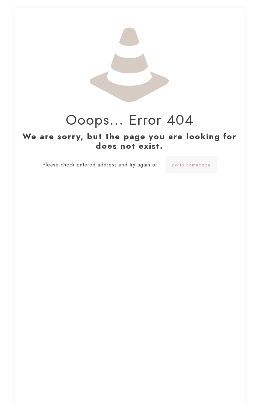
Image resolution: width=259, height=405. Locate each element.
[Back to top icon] (228, 392)
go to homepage (191, 164)
